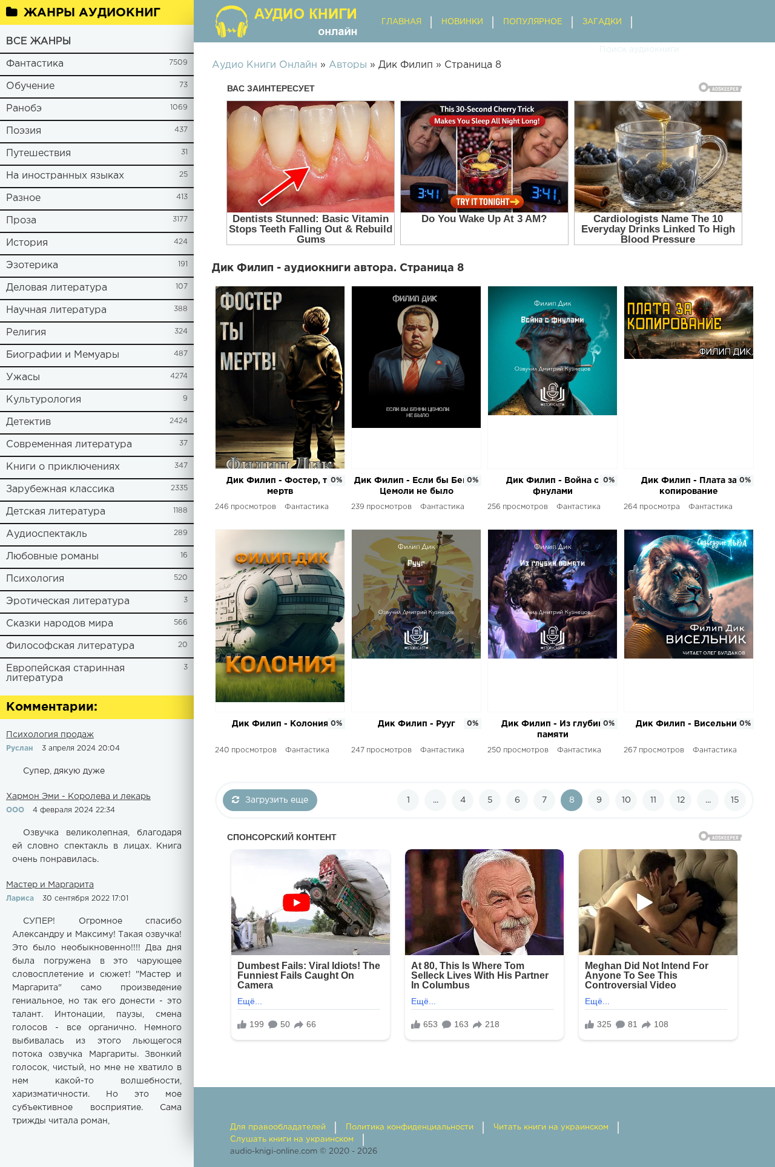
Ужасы (23, 377)
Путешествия (38, 153)
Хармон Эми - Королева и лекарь (78, 796)
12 (681, 800)
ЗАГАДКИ (602, 22)
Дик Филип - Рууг (416, 724)
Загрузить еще (276, 800)
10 (626, 800)
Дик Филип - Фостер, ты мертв (280, 486)
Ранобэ (24, 108)
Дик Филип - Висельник (689, 724)
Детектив (28, 422)
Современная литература (69, 444)
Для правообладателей (278, 1127)
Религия (26, 332)
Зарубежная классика (60, 489)
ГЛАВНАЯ (401, 22)
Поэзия (23, 131)
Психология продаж (50, 734)
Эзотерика (32, 265)
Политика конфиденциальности (409, 1127)
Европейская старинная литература (65, 673)
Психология (35, 579)
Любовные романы (52, 556)
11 (653, 800)
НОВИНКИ (462, 22)
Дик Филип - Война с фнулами (552, 486)
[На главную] (287, 21)
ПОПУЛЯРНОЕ (532, 22)
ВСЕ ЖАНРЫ (38, 41)
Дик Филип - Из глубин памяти (552, 729)
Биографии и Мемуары (62, 355)
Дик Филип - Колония (280, 724)
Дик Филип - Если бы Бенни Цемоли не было (416, 486)
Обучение (30, 86)
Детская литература (55, 511)
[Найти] (587, 50)
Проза (21, 220)
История (27, 243)
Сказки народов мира (59, 623)
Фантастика (35, 63)
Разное (23, 198)
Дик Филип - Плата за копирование (689, 486)
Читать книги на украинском (550, 1127)
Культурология (43, 399)
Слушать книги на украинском (292, 1139)
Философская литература (70, 646)
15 (735, 800)
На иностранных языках (65, 175)
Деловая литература (56, 287)
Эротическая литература (68, 601)
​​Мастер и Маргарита (50, 885)
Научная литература (56, 310)
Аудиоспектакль (46, 534)
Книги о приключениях (63, 467)
